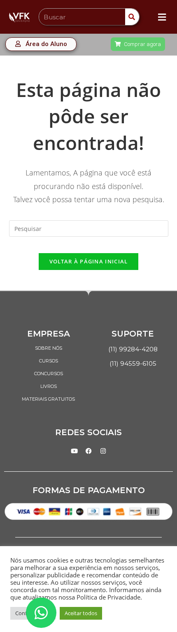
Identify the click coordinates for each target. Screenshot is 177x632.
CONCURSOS (48, 373)
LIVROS (48, 386)
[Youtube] (74, 451)
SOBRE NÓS (48, 348)
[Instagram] (103, 451)
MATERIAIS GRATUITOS (48, 399)
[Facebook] (88, 451)
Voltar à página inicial (88, 261)
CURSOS (48, 361)
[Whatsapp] (41, 612)
